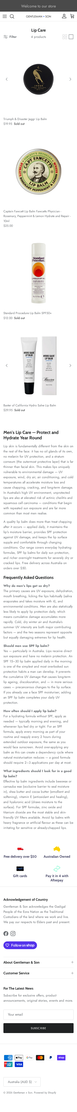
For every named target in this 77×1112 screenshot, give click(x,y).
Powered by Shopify (45, 1093)
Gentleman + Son (22, 1093)
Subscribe (38, 1028)
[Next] (70, 79)
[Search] (14, 16)
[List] (71, 36)
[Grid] (64, 36)
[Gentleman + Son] (38, 16)
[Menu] (4, 16)
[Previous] (6, 79)
